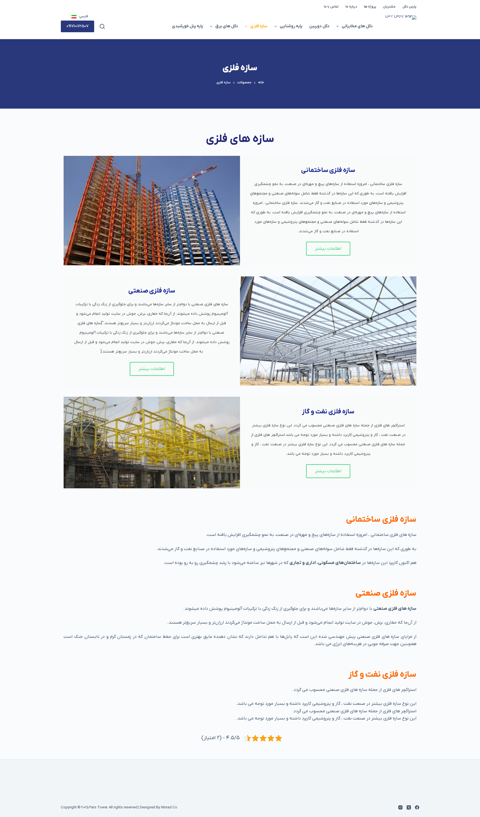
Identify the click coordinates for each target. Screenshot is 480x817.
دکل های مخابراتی (357, 26)
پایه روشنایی (291, 26)
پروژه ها (370, 6)
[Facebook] (417, 807)
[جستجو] (102, 26)
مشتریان (389, 6)
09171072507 (77, 26)
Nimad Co (169, 807)
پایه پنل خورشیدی (187, 26)
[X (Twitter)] (409, 807)
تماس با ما (331, 6)
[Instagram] (400, 807)
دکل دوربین (319, 26)
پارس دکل (409, 6)
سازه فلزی (259, 26)
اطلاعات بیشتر (328, 248)
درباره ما (351, 6)
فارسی (83, 16)
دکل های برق (226, 26)
